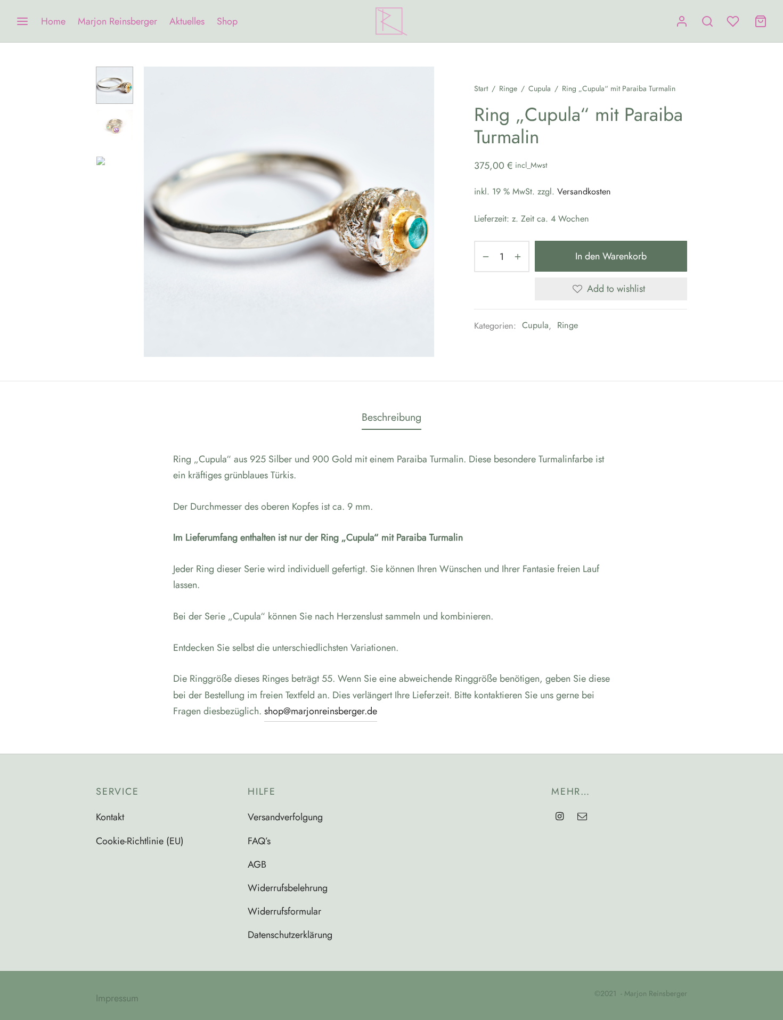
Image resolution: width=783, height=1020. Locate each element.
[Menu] (22, 21)
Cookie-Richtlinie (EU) (140, 841)
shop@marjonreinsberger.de (320, 711)
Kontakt (110, 817)
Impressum (117, 998)
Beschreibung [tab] (391, 417)
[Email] (582, 817)
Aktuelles (187, 21)
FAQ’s (259, 841)
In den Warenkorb (611, 256)
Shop (227, 21)
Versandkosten (584, 191)
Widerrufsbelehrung (288, 888)
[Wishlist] (734, 21)
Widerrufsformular (284, 911)
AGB (257, 864)
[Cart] (760, 21)
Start (481, 88)
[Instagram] (559, 817)
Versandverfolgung (285, 817)
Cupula (539, 88)
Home (53, 21)
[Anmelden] (681, 21)
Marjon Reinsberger (117, 21)
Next (423, 212)
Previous (154, 212)
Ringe (508, 88)
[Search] (707, 21)
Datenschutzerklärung (290, 935)
